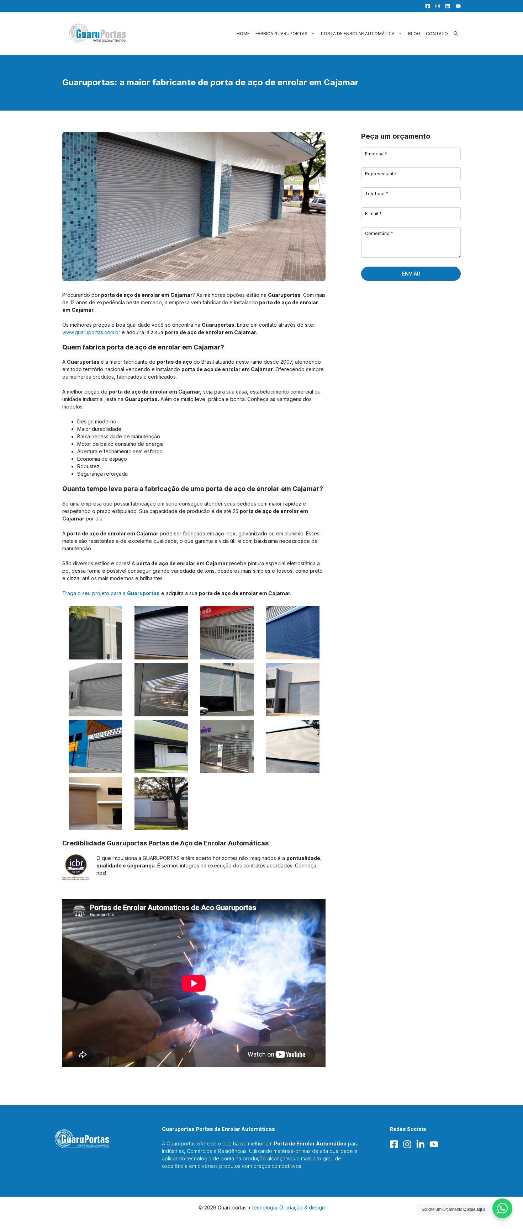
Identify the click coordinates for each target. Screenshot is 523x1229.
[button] (456, 33)
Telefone (376, 193)
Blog (414, 33)
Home (243, 33)
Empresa (376, 153)
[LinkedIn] (446, 6)
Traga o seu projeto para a (111, 593)
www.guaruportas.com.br (91, 332)
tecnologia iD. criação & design (288, 1207)
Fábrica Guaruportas (281, 33)
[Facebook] (426, 6)
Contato (437, 33)
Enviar (411, 274)
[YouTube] (456, 6)
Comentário (379, 233)
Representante (380, 173)
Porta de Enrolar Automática (358, 33)
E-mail (373, 213)
